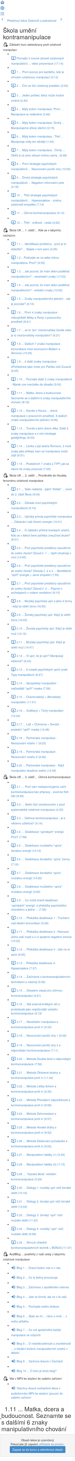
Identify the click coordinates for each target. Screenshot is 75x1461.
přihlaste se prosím (51, 1444)
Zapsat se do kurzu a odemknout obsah (37, 1450)
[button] (2, 4)
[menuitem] (2, 9)
